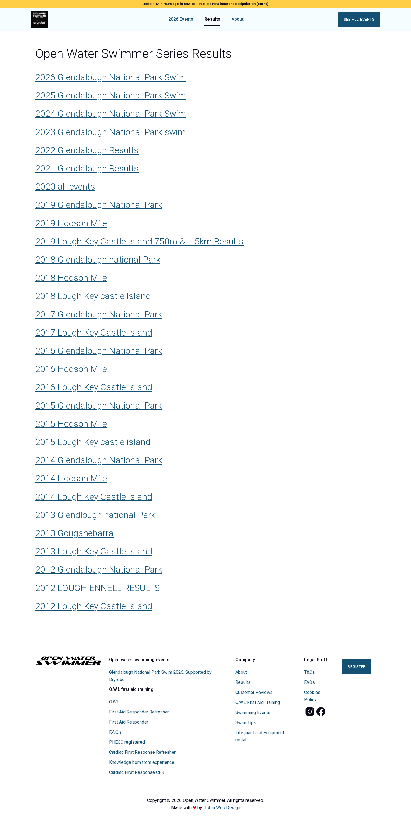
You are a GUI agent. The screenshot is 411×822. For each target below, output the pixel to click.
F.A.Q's (115, 732)
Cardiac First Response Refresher (142, 752)
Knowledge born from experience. (142, 762)
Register (357, 667)
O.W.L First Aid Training (257, 702)
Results (212, 19)
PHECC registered (127, 742)
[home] (74, 19)
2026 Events (180, 19)
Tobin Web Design (222, 807)
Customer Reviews (254, 692)
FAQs (309, 682)
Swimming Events (252, 712)
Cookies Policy (312, 696)
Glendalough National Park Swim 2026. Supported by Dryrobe (160, 676)
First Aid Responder (128, 722)
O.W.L (114, 702)
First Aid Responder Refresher (139, 712)
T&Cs (309, 672)
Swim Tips (245, 722)
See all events (359, 19)
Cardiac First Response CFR (136, 772)
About (238, 19)
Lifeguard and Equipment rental (259, 736)
